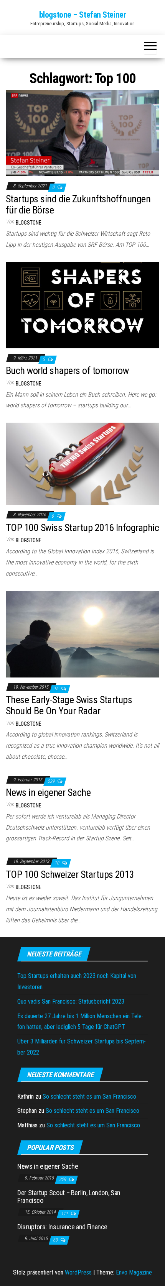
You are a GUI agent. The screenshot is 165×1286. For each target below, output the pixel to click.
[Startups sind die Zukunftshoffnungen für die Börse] (82, 132)
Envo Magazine (134, 1272)
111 (65, 1213)
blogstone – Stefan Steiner (82, 15)
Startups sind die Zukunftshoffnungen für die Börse (78, 204)
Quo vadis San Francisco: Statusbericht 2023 (70, 1001)
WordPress (78, 1272)
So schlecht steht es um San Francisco (89, 1096)
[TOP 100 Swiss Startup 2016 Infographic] (82, 463)
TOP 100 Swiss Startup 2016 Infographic (82, 527)
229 (52, 781)
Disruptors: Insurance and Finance (62, 1227)
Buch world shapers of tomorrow (67, 370)
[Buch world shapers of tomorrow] (82, 304)
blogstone (28, 223)
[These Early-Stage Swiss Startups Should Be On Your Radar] (82, 633)
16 (56, 688)
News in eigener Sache (48, 792)
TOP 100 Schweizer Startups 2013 (70, 874)
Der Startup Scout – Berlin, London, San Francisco (68, 1196)
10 (57, 863)
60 (56, 1240)
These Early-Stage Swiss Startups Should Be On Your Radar (69, 705)
